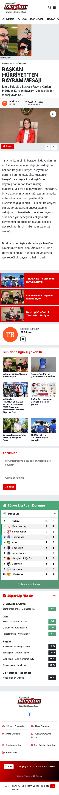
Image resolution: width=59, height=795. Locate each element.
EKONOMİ (36, 19)
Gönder (9, 486)
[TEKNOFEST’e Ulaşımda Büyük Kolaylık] (43, 425)
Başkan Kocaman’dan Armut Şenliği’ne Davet (14, 437)
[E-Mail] (23, 339)
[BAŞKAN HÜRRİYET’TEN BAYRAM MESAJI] (29, 125)
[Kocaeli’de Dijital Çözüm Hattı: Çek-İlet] (43, 364)
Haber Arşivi (12, 752)
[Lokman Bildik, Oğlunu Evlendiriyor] (15, 364)
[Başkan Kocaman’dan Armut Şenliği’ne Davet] (15, 425)
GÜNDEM (8, 19)
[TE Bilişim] (10, 334)
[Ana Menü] (54, 7)
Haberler (7, 64)
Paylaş (9, 146)
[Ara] (49, 7)
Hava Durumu (42, 726)
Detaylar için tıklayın (29, 584)
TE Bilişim (25, 332)
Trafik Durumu (13, 734)
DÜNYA (22, 19)
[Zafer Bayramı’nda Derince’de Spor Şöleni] (43, 389)
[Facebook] (29, 714)
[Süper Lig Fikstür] (54, 596)
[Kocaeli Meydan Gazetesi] (16, 8)
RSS (10, 766)
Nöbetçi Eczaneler (15, 726)
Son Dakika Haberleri (45, 745)
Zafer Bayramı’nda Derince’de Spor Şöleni (41, 402)
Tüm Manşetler (13, 745)
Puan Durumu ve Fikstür (41, 735)
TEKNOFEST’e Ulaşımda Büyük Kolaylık (39, 437)
